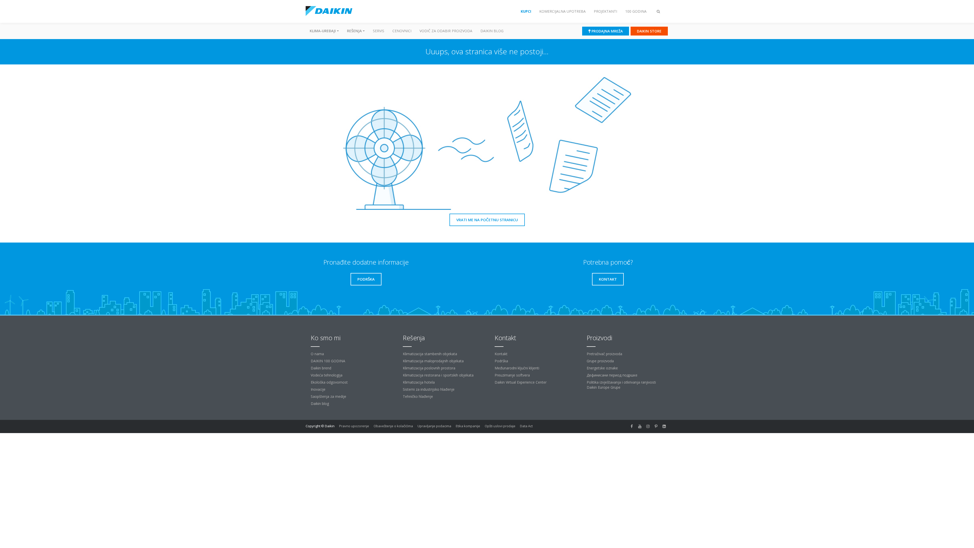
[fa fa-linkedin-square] (664, 426)
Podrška (501, 360)
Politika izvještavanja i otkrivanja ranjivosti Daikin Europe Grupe (621, 385)
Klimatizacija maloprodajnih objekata (433, 360)
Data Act (526, 426)
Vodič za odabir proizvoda (446, 30)
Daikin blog (491, 30)
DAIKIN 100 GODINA (328, 360)
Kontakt (501, 353)
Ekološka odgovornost (329, 382)
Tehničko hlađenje (418, 396)
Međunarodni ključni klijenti (517, 368)
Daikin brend (321, 368)
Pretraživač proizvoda (604, 353)
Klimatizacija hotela (419, 382)
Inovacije (318, 389)
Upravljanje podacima (434, 426)
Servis (378, 30)
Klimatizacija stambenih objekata (430, 353)
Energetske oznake (602, 368)
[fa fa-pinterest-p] (656, 426)
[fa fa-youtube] (640, 426)
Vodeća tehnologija (326, 375)
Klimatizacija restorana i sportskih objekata (438, 375)
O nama (317, 353)
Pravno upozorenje (354, 426)
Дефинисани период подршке (612, 375)
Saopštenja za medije (328, 396)
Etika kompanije (468, 426)
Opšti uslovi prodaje (500, 426)
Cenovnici (401, 30)
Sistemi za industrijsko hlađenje (429, 389)
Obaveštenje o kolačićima (393, 426)
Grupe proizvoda (600, 360)
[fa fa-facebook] (632, 426)
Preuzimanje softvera (512, 375)
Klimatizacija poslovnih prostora (429, 368)
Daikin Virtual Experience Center (521, 382)
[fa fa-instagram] (648, 426)
